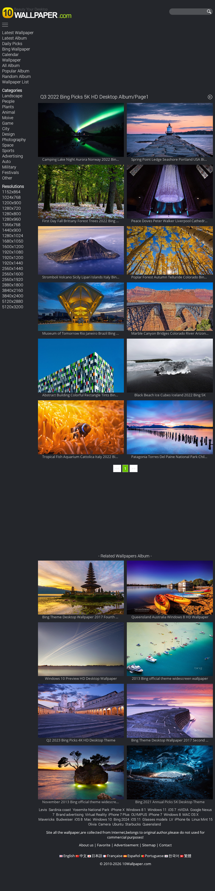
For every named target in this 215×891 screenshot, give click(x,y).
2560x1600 (12, 274)
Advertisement (126, 845)
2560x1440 (12, 268)
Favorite (103, 845)
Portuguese (154, 855)
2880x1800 (12, 284)
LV (171, 819)
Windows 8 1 (136, 809)
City (5, 128)
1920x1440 (12, 263)
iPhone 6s (182, 819)
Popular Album (15, 70)
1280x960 (11, 219)
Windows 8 (172, 814)
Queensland (152, 824)
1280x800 (11, 213)
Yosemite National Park (91, 809)
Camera (104, 824)
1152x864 (11, 191)
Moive (7, 117)
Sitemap (149, 845)
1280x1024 (12, 235)
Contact (165, 845)
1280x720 (11, 208)
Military (9, 167)
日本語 (97, 855)
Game (7, 123)
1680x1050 (12, 241)
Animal (8, 112)
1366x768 (11, 224)
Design (8, 134)
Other (7, 177)
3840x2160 (12, 290)
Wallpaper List (15, 81)
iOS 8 (79, 819)
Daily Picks (12, 43)
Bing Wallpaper (16, 49)
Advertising (12, 156)
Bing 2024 (121, 819)
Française (115, 855)
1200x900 (11, 202)
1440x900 (11, 230)
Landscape (12, 95)
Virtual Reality (96, 814)
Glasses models (155, 819)
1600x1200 (13, 246)
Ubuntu (117, 824)
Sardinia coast (60, 809)
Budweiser (64, 819)
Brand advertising (69, 814)
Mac (87, 819)
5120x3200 (12, 306)
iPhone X (118, 809)
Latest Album (14, 38)
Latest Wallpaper (18, 32)
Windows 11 (157, 809)
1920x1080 (12, 252)
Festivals (10, 172)
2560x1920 (12, 279)
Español (133, 855)
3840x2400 (12, 295)
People (8, 101)
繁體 (187, 855)
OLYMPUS (139, 814)
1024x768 (11, 197)
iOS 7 (172, 809)
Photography (14, 139)
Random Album (16, 76)
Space (7, 145)
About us (86, 845)
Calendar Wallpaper (11, 57)
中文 (83, 855)
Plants (8, 106)
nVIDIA (183, 809)
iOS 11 (136, 819)
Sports (8, 150)
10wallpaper (39, 12)
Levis (43, 809)
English (69, 855)
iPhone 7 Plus (119, 814)
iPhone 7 (155, 814)
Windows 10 (102, 819)
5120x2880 (12, 301)
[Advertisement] (125, 58)
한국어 (174, 855)
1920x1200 (12, 257)
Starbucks (133, 824)
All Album (11, 65)
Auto (6, 161)
